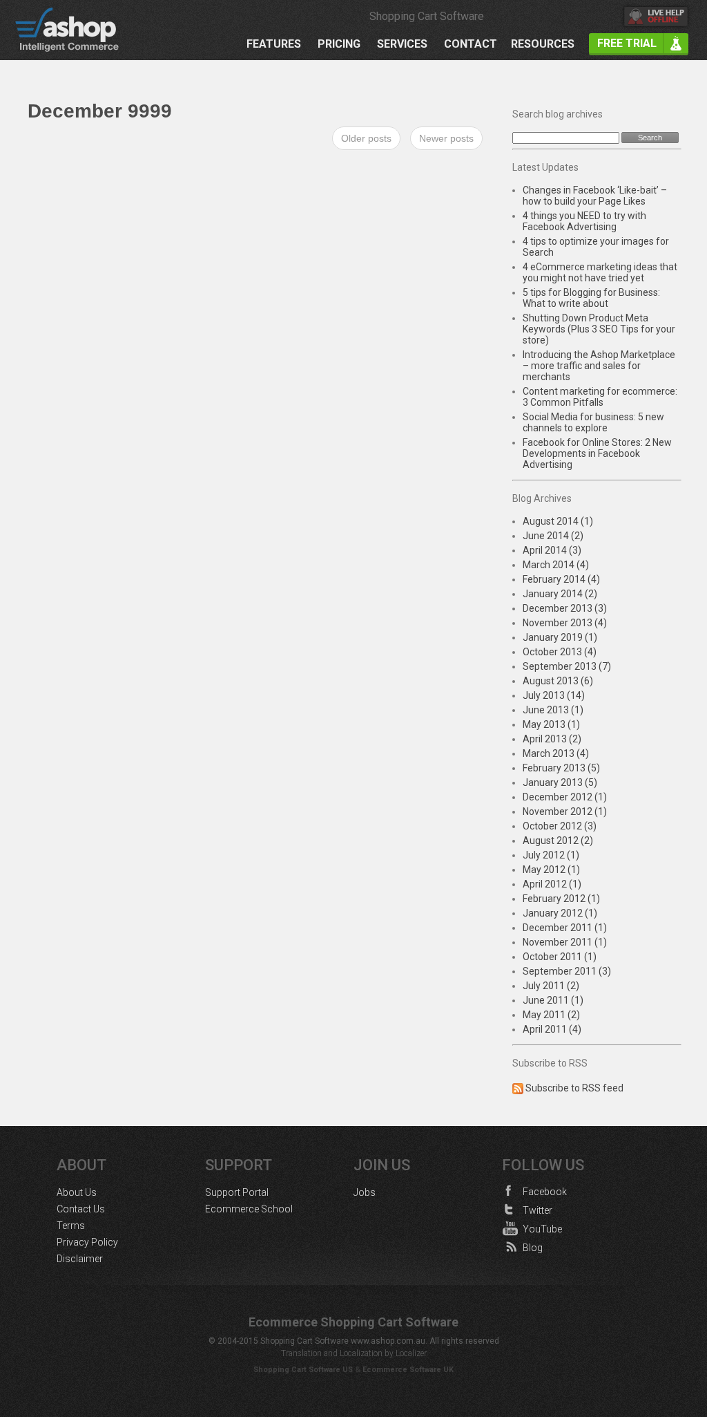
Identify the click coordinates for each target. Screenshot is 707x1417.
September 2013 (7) (567, 666)
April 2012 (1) (552, 884)
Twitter (537, 1210)
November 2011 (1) (565, 942)
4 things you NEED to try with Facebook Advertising (584, 221)
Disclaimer (80, 1258)
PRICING (339, 44)
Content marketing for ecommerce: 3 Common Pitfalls (600, 397)
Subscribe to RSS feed (574, 1088)
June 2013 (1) (553, 709)
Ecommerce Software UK (408, 1369)
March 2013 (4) (556, 753)
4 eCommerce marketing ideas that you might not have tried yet (600, 272)
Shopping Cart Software (426, 16)
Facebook (545, 1191)
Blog (533, 1247)
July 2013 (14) (554, 695)
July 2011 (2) (551, 985)
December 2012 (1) (565, 797)
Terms (71, 1225)
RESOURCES (542, 44)
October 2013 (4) (560, 651)
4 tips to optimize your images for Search (596, 247)
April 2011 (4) (552, 1029)
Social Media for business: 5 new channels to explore (593, 422)
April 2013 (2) (552, 738)
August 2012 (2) (558, 840)
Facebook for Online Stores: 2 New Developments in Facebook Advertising (597, 453)
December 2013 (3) (565, 608)
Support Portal (237, 1192)
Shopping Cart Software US (303, 1369)
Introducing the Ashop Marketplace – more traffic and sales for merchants (599, 365)
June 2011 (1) (553, 1000)
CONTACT (470, 44)
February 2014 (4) (561, 579)
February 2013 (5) (561, 767)
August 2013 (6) (558, 680)
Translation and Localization (331, 1353)
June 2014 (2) (553, 535)
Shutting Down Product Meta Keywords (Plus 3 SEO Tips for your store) (599, 329)
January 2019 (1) (560, 637)
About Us (77, 1192)
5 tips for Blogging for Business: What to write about (591, 298)
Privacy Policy (87, 1242)
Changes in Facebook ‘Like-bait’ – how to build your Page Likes (595, 196)
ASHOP (76, 30)
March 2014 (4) (556, 564)
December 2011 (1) (565, 927)
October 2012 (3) (560, 826)
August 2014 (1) (558, 521)
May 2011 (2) (551, 1014)
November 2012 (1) (565, 811)
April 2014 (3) (552, 550)
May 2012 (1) (551, 869)
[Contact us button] (656, 18)
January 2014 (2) (560, 593)
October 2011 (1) (560, 956)
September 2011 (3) (567, 971)
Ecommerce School (249, 1208)
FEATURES (273, 44)
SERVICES (402, 44)
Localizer (411, 1353)
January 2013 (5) (560, 782)
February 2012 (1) (561, 898)
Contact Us (81, 1208)
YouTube (542, 1229)
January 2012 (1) (560, 913)
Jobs (365, 1192)
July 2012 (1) (551, 855)
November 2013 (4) (565, 622)
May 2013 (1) (551, 724)
